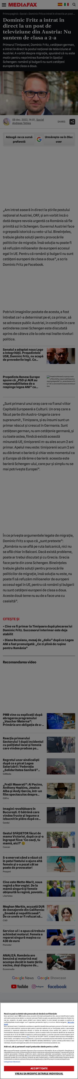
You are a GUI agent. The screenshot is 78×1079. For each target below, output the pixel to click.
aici (28, 1036)
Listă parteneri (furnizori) (12, 1062)
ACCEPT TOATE (39, 1068)
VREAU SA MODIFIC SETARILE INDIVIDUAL (39, 1073)
